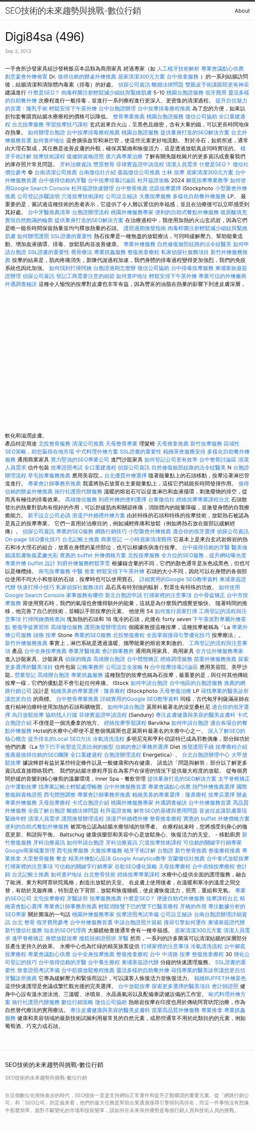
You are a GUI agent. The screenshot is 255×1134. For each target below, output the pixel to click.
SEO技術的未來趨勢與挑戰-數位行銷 (73, 10)
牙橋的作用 (193, 906)
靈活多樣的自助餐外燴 (142, 970)
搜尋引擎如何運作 (185, 922)
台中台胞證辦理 (117, 108)
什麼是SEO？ (44, 92)
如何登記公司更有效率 (171, 459)
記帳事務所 (90, 667)
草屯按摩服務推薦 (50, 475)
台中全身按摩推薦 (46, 651)
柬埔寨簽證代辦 (226, 922)
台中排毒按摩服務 (193, 268)
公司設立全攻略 (124, 667)
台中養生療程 (105, 962)
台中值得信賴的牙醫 (62, 180)
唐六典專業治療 (124, 156)
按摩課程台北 (222, 898)
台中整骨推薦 (132, 188)
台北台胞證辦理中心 (206, 754)
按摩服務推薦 (106, 898)
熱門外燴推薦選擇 (214, 786)
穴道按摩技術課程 (83, 196)
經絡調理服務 (176, 659)
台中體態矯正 (143, 659)
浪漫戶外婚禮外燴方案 (99, 515)
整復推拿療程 (143, 252)
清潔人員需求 (182, 164)
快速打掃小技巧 (35, 587)
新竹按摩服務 (206, 443)
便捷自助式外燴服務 (181, 898)
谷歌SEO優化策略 (136, 866)
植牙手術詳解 (140, 850)
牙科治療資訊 (76, 164)
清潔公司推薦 (88, 443)
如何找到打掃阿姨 (70, 268)
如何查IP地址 (48, 140)
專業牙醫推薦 (84, 651)
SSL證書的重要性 (71, 236)
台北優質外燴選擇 (125, 475)
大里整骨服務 (38, 858)
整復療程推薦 (224, 850)
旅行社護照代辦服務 (78, 491)
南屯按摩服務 (55, 571)
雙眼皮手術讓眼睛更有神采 (217, 84)
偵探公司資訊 (134, 84)
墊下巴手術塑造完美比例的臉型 (76, 746)
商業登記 (111, 539)
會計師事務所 (118, 651)
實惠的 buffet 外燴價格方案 (93, 555)
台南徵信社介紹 (97, 172)
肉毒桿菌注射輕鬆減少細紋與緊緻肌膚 (106, 92)
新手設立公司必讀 (49, 515)
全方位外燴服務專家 (219, 651)
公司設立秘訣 (121, 196)
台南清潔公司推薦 (56, 172)
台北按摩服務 (28, 124)
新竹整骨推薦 (191, 850)
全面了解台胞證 (46, 810)
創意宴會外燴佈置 (26, 76)
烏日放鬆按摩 (28, 714)
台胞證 (165, 850)
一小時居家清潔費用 (148, 539)
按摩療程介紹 (231, 746)
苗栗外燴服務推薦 (215, 659)
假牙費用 (215, 92)
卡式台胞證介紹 (90, 802)
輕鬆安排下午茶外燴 (73, 108)
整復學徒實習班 (31, 627)
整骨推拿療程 (166, 818)
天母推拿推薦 (173, 443)
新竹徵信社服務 (23, 930)
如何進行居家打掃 (176, 611)
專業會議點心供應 (222, 68)
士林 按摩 (173, 172)
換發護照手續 (198, 746)
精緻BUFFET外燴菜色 (220, 978)
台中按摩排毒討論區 (112, 180)
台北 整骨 (23, 922)
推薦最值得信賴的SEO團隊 (37, 754)
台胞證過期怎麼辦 (114, 268)
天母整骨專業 (121, 443)
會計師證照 (225, 986)
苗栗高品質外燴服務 (176, 1010)
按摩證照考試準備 (138, 914)
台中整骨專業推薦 (77, 698)
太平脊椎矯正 (234, 778)
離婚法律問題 (168, 84)
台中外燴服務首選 (125, 786)
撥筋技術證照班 (98, 938)
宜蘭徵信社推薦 (186, 858)
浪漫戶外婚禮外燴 (127, 818)
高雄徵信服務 (81, 499)
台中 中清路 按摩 (170, 954)
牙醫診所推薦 (21, 978)
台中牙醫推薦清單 (49, 212)
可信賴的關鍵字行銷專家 (212, 842)
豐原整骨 (104, 164)
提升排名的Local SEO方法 (59, 738)
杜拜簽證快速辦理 (92, 188)
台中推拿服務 (183, 76)
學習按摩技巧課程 (67, 124)
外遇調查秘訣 (21, 284)
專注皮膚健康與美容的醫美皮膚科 (195, 714)
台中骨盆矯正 (210, 595)
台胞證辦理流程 (90, 212)
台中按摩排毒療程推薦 (164, 108)
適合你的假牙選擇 (194, 531)
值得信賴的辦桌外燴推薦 (87, 76)
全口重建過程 (100, 467)
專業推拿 (211, 1010)
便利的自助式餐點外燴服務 (187, 212)
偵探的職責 (78, 659)
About (242, 10)
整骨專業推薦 (129, 116)
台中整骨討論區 (218, 459)
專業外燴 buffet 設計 (30, 563)
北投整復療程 (129, 635)
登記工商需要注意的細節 (85, 276)
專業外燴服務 (139, 244)
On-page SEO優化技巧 (32, 539)
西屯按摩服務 (73, 850)
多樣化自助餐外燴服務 (199, 196)
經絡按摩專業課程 (139, 874)
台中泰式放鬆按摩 (228, 858)
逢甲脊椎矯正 (28, 938)
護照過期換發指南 (145, 228)
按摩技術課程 (50, 156)
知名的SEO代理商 (65, 930)
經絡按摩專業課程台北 (203, 499)
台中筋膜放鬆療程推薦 (88, 970)
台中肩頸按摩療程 (214, 866)
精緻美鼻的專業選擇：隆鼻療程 (88, 691)
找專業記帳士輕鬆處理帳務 (70, 786)
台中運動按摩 (21, 786)
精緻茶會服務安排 (184, 451)
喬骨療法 (81, 252)
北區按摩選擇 (166, 188)
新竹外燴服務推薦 (27, 643)
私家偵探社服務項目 (185, 252)
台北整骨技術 (100, 874)
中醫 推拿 (83, 571)
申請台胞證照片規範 (138, 922)
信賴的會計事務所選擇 (141, 746)
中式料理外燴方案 (98, 451)
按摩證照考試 (67, 467)
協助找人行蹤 (61, 714)
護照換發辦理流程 (105, 627)
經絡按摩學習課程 (126, 722)
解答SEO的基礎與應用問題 (166, 810)
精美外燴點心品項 (90, 858)
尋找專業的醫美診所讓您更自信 (208, 970)
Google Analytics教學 (139, 858)
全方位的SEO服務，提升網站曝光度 (203, 555)
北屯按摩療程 (50, 898)
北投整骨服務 (54, 443)
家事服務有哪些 (84, 595)
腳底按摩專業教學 (208, 180)
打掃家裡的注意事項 (168, 595)
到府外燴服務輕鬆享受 (83, 563)
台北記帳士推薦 (80, 539)
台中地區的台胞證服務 (195, 683)
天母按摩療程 (54, 802)
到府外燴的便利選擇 (123, 499)
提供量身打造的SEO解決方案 (194, 132)
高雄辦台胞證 (109, 659)
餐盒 (61, 858)
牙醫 (123, 938)
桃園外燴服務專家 (132, 212)
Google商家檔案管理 (30, 850)
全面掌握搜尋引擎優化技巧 (178, 635)
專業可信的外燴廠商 (222, 276)
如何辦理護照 (33, 236)
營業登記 (25, 675)
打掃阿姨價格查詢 (44, 619)
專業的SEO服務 (74, 531)
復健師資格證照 (86, 156)
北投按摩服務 (144, 555)
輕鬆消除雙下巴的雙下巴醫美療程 (138, 906)
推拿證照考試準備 (39, 970)
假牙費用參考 (52, 922)
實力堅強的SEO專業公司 (80, 459)
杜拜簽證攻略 (153, 180)
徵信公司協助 (201, 116)
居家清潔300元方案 (141, 76)
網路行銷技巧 (111, 531)
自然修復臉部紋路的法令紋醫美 (194, 244)
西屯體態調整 (60, 794)
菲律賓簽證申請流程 (140, 164)
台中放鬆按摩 (135, 986)
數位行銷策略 (77, 1002)
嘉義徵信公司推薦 (139, 172)
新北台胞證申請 (123, 595)
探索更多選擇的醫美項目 (181, 986)
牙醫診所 (77, 898)
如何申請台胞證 (149, 683)
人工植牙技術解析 (178, 68)
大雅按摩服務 (156, 196)
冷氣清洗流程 (109, 738)
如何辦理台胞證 (46, 132)
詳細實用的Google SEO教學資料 (178, 579)
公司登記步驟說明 (38, 196)
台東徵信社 (161, 499)
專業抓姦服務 (110, 252)
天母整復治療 (175, 691)
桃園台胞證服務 (185, 92)
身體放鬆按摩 (62, 938)
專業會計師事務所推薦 (54, 483)
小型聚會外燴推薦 (149, 531)
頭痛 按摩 (44, 635)
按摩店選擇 (222, 794)
